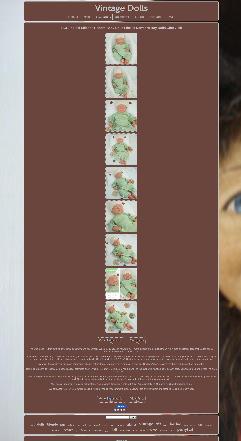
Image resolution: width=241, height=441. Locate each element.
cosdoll (208, 425)
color (78, 425)
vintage (146, 423)
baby (71, 424)
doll (114, 429)
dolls (41, 424)
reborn (68, 430)
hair (62, 424)
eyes (77, 431)
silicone (152, 430)
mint (89, 425)
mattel (97, 425)
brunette (86, 430)
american (55, 430)
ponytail (185, 429)
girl (158, 424)
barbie (175, 424)
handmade (105, 425)
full (84, 425)
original (131, 424)
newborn (120, 425)
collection (97, 430)
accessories (125, 430)
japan (165, 425)
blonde (52, 424)
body (135, 430)
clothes (192, 425)
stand (186, 425)
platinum (163, 431)
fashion (142, 431)
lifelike (106, 431)
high (33, 425)
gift (112, 425)
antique (172, 431)
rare (200, 424)
